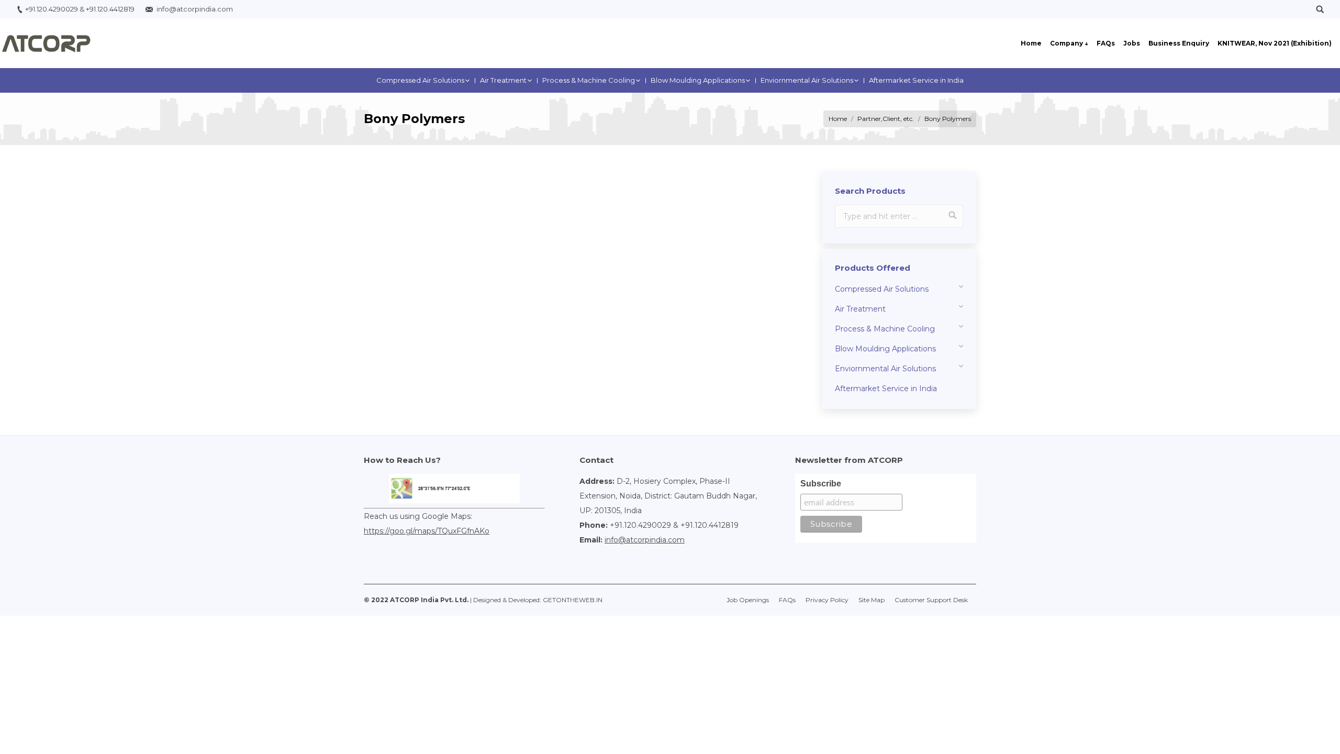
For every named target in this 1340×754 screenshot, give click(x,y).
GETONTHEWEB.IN (572, 600)
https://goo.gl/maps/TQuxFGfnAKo (426, 531)
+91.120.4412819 (110, 9)
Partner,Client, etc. (885, 119)
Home (838, 119)
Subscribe (820, 483)
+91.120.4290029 (51, 9)
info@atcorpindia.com (195, 9)
